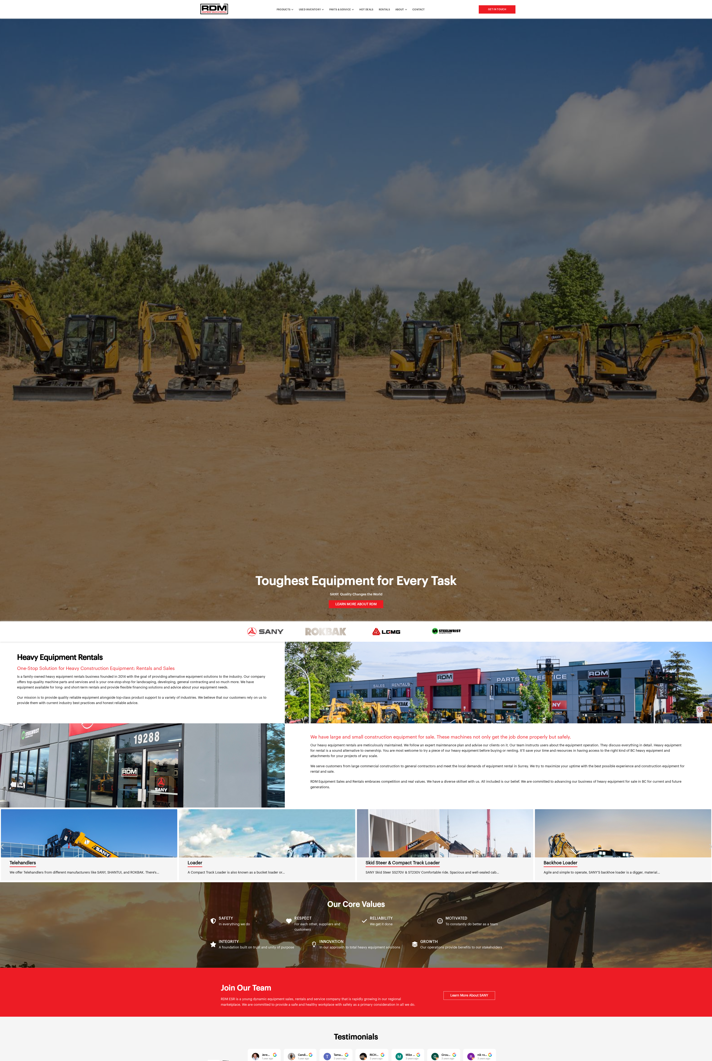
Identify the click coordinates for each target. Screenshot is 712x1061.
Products (284, 9)
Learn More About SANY (469, 995)
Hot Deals (20, 863)
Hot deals (366, 9)
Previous (2, 845)
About (399, 9)
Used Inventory (310, 9)
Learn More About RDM (356, 604)
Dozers (195, 863)
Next (710, 845)
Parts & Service (340, 9)
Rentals (384, 9)
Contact (418, 9)
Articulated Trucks (384, 863)
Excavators (555, 863)
